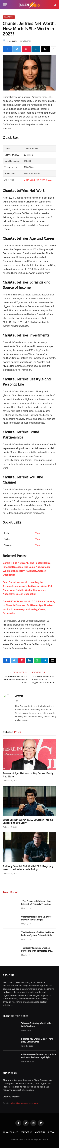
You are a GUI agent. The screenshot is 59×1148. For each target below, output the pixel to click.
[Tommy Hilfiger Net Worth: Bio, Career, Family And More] (29, 754)
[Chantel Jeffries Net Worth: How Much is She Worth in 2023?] (29, 72)
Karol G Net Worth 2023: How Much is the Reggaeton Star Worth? (43, 679)
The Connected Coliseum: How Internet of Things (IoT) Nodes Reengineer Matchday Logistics (36, 904)
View (37, 533)
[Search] (54, 4)
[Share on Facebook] (7, 49)
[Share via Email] (45, 49)
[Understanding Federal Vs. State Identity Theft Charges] (11, 920)
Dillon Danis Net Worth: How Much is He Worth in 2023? (15, 679)
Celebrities (8, 17)
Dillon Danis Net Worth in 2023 (38, 180)
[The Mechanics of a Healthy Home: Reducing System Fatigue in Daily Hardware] (11, 936)
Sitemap (52, 1132)
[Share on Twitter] (16, 49)
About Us (40, 1132)
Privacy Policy (10, 1132)
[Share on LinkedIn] (36, 49)
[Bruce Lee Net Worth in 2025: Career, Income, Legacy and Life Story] (29, 801)
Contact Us (26, 1132)
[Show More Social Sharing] (53, 49)
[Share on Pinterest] (26, 49)
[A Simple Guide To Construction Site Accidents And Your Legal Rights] (11, 1058)
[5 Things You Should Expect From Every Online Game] (11, 1042)
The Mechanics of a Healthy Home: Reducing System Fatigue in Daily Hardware (37, 935)
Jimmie (14, 41)
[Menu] (5, 4)
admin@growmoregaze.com (24, 1103)
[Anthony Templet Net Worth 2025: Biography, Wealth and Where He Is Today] (29, 847)
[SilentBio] (29, 4)
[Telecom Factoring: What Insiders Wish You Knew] (11, 1027)
